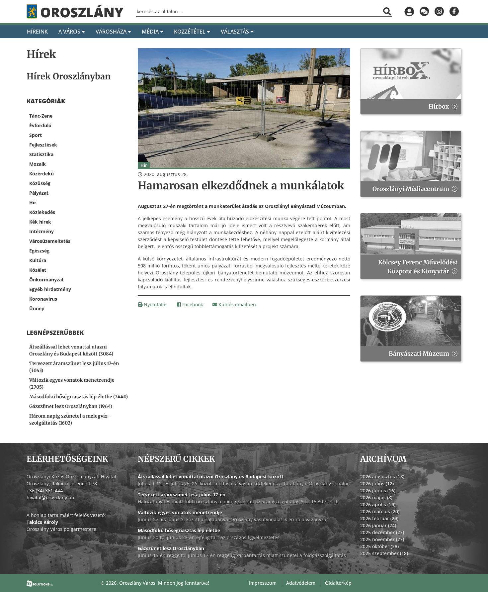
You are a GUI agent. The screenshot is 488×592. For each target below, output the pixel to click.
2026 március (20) (379, 511)
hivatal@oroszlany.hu (50, 497)
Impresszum (263, 583)
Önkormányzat (46, 279)
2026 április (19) (377, 504)
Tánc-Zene (40, 116)
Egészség (39, 250)
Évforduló (40, 125)
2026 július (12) (377, 483)
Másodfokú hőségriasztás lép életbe (179, 530)
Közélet (37, 270)
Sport (35, 135)
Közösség (39, 183)
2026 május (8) (376, 497)
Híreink (37, 31)
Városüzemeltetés (49, 241)
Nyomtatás (155, 304)
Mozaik (37, 164)
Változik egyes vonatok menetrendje (180, 512)
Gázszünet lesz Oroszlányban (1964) (70, 406)
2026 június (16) (377, 490)
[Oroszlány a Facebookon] (454, 12)
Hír (32, 202)
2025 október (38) (379, 546)
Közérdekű (41, 173)
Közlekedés (42, 212)
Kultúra (37, 260)
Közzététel (190, 31)
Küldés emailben (236, 304)
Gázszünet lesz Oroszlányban (171, 548)
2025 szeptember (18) (384, 553)
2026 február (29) (379, 518)
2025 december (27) (382, 532)
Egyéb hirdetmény (50, 289)
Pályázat (38, 193)
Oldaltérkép (338, 583)
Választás (235, 31)
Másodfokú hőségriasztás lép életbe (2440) (78, 397)
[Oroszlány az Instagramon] (439, 12)
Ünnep (36, 308)
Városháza (112, 31)
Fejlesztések (43, 145)
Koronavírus (43, 299)
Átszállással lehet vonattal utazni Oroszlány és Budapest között (211, 476)
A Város (70, 31)
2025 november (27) (382, 539)
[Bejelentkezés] (409, 12)
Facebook (192, 304)
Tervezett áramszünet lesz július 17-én (181, 494)
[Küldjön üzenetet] (424, 12)
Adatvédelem (300, 583)
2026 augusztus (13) (382, 476)
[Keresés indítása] (387, 11)
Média (151, 31)
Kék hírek (40, 222)
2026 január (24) (378, 525)
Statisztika (41, 154)
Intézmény (41, 231)
